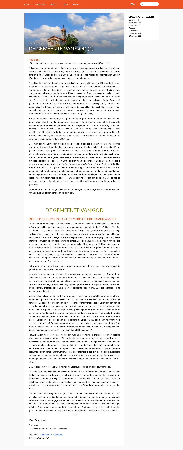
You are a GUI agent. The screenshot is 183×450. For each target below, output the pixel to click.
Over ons (54, 4)
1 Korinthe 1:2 (133, 30)
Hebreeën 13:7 (134, 25)
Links (65, 4)
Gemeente (58, 434)
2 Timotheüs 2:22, (135, 36)
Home (26, 4)
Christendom (46, 434)
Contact (76, 4)
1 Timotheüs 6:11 (135, 33)
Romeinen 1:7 (133, 28)
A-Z (134, 4)
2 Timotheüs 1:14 (135, 22)
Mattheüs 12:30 (134, 20)
